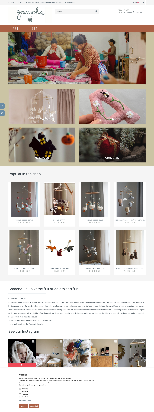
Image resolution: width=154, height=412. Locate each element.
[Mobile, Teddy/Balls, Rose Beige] (130, 247)
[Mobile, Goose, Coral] (24, 199)
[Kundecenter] (143, 2)
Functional (25, 394)
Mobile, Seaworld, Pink (24, 268)
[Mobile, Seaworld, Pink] (24, 247)
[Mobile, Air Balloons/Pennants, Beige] (130, 199)
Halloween (42, 157)
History (31, 28)
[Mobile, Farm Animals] (94, 247)
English (135, 2)
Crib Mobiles (42, 119)
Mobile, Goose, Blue (94, 220)
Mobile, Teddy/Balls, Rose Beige (130, 268)
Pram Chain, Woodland (59, 268)
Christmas (112, 157)
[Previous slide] (8, 353)
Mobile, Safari (59, 220)
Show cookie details (25, 400)
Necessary (25, 388)
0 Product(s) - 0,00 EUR (133, 12)
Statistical (25, 397)
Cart (127, 10)
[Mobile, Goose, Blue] (94, 199)
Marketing (25, 391)
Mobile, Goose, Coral (24, 220)
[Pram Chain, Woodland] (59, 247)
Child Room (112, 119)
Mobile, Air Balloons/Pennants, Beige (130, 220)
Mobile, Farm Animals (95, 268)
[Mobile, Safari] (59, 199)
